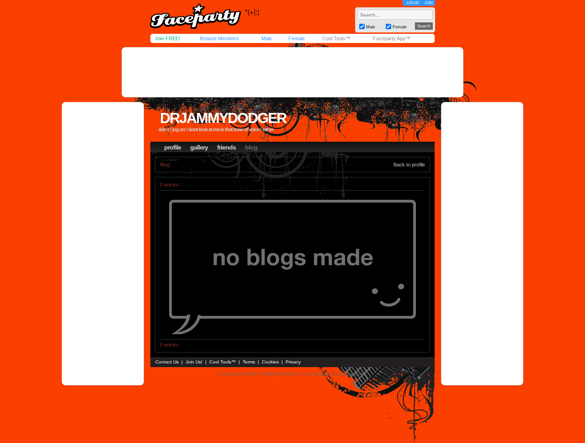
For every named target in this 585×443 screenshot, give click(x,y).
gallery (199, 147)
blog (251, 147)
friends (226, 147)
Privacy (293, 361)
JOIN (429, 3)
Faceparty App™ (391, 38)
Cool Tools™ (336, 38)
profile (172, 147)
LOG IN (413, 3)
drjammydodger (223, 118)
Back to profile (409, 164)
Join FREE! (167, 38)
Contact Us (167, 361)
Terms (249, 361)
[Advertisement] (292, 72)
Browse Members (219, 38)
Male (266, 38)
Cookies (270, 361)
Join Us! (194, 361)
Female (296, 38)
